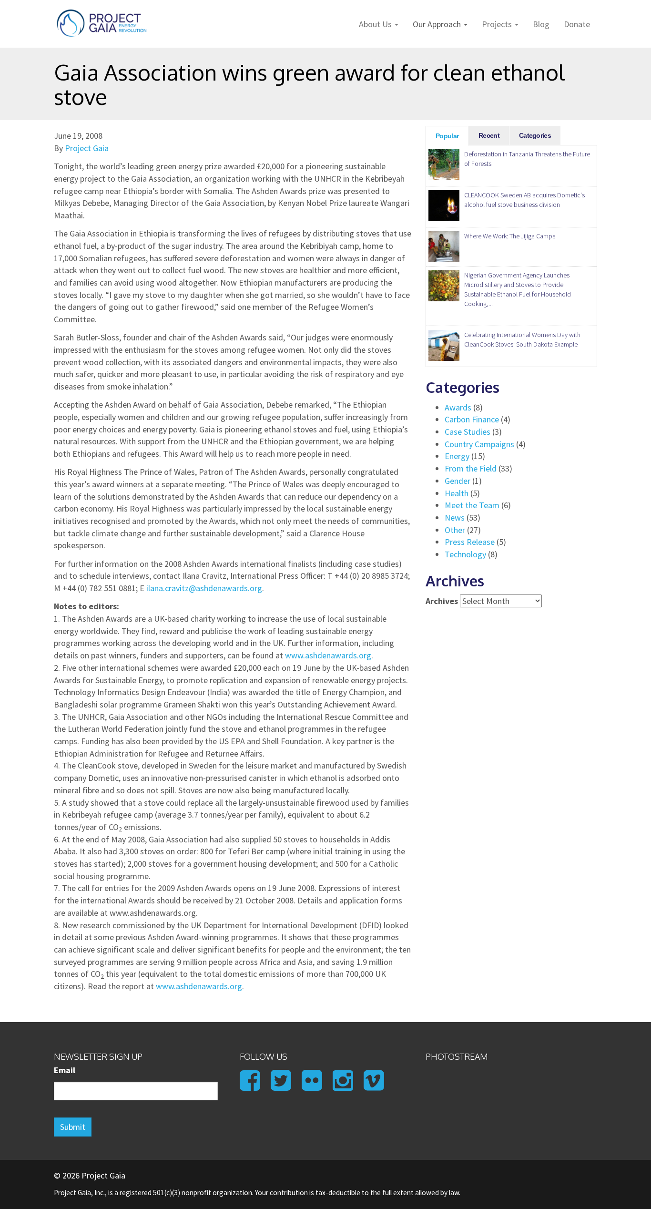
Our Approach (438, 24)
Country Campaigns (479, 444)
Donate (577, 24)
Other (455, 529)
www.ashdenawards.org (328, 655)
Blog (541, 24)
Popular (447, 136)
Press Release (470, 541)
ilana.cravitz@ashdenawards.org (204, 588)
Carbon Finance (472, 419)
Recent (488, 135)
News (455, 517)
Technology (465, 554)
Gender (457, 480)
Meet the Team (472, 505)
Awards (458, 407)
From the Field (471, 468)
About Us (376, 24)
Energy (457, 456)
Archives (442, 600)
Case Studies (467, 431)
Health (456, 493)
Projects (498, 24)
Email (64, 1070)
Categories (535, 135)
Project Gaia (87, 148)
